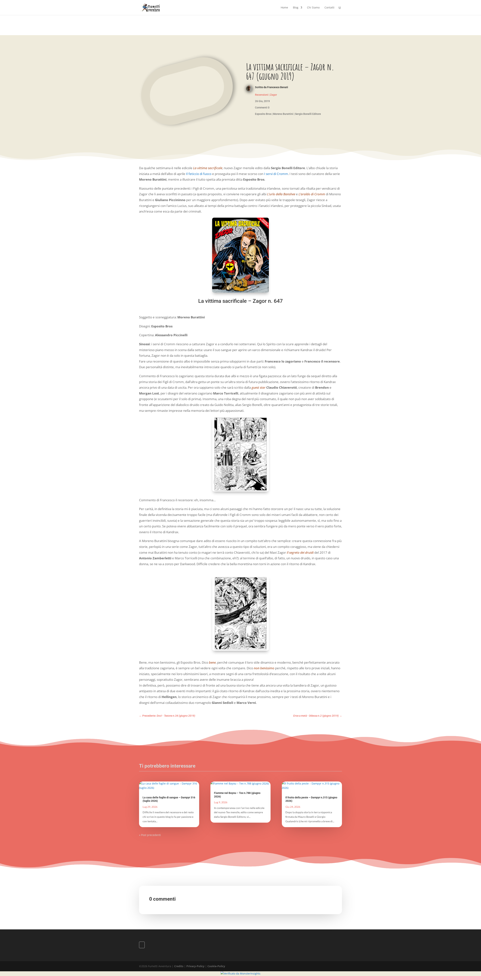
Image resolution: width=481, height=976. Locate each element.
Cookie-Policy (216, 966)
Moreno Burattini (283, 113)
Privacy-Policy (195, 966)
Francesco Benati (277, 87)
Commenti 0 (262, 107)
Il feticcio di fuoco (198, 174)
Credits (178, 966)
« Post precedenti (150, 835)
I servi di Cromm (276, 174)
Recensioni (261, 94)
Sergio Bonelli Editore (308, 113)
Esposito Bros (263, 113)
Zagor (273, 94)
